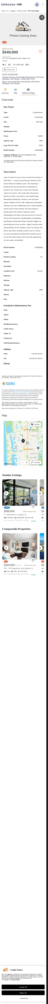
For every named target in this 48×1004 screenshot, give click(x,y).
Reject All (23, 993)
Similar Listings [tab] (28, 93)
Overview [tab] (5, 93)
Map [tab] (15, 93)
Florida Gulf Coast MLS (19, 392)
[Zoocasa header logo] (11, 4)
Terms (6, 979)
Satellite (37, 424)
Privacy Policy (15, 979)
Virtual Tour (11, 70)
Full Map (37, 462)
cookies (9, 974)
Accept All (23, 987)
